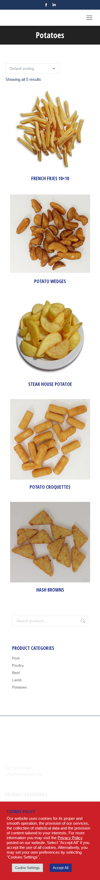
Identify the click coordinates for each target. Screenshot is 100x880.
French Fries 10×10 (50, 178)
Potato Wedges (50, 281)
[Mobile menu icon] (89, 17)
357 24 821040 (18, 768)
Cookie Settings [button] (27, 868)
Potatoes (19, 687)
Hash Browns (50, 589)
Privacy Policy (70, 838)
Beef (16, 673)
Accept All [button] (61, 868)
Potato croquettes (50, 487)
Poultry (18, 665)
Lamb (17, 680)
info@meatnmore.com (24, 774)
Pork (16, 658)
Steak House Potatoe (50, 384)
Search (82, 621)
